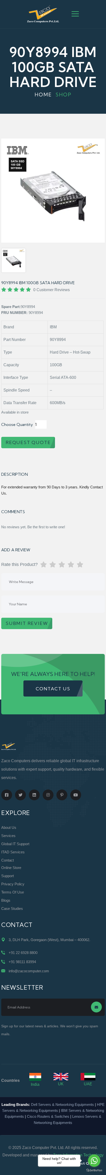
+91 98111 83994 (22, 962)
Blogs (5, 900)
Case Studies (12, 908)
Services (8, 836)
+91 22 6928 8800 (23, 953)
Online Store (11, 868)
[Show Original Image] (13, 260)
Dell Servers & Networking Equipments (62, 1104)
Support (7, 876)
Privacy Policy (12, 884)
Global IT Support (15, 844)
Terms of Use (12, 892)
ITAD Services (13, 852)
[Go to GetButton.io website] (94, 1170)
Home (43, 94)
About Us (8, 827)
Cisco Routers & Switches (48, 1116)
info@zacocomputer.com (29, 971)
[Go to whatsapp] (94, 1160)
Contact (7, 860)
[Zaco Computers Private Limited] (43, 14)
